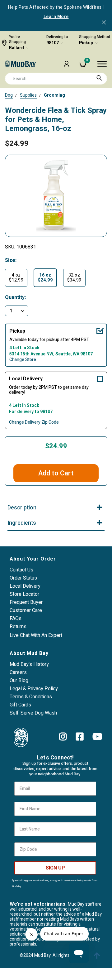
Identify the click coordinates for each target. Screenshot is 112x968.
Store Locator (24, 594)
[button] (66, 64)
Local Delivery (26, 379)
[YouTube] (97, 736)
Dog (9, 95)
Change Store (22, 359)
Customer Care (26, 610)
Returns (18, 626)
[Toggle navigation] (102, 64)
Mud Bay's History (29, 664)
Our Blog (19, 680)
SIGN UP (55, 868)
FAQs (15, 618)
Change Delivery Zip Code (34, 422)
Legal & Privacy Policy (34, 688)
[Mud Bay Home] (20, 63)
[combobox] (56, 78)
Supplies (28, 95)
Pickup (86, 43)
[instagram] (63, 736)
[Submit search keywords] (99, 78)
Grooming (54, 95)
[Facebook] (80, 736)
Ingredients (21, 523)
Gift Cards (20, 705)
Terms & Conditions (31, 697)
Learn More (56, 17)
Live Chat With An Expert (36, 635)
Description (21, 507)
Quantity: (15, 298)
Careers (18, 672)
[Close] (103, 23)
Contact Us (21, 570)
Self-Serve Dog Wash (33, 713)
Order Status (23, 578)
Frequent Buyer (26, 602)
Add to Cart (56, 473)
